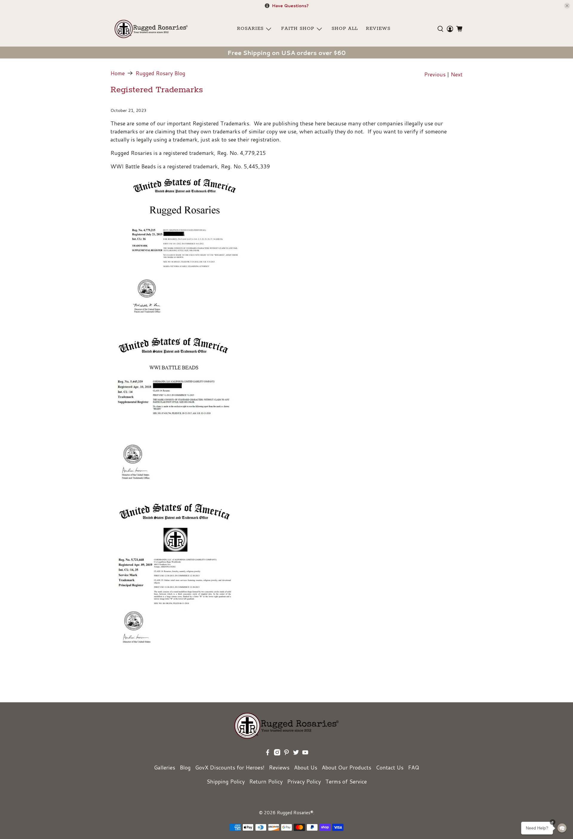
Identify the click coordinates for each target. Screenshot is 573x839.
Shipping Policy (226, 781)
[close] (567, 6)
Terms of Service (346, 781)
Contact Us (389, 767)
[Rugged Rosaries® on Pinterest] (286, 753)
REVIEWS (378, 28)
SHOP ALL (345, 28)
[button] (561, 827)
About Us (305, 767)
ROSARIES (250, 28)
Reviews (279, 767)
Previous (435, 74)
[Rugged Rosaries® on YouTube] (305, 753)
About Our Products (346, 767)
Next (457, 74)
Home (117, 73)
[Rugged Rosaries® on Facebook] (267, 753)
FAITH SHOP (297, 28)
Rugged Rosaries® (295, 812)
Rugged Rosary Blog (160, 73)
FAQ (413, 767)
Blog (185, 767)
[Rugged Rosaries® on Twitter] (296, 753)
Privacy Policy (304, 781)
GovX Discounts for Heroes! (229, 767)
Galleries (164, 767)
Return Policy (266, 781)
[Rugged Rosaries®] (151, 29)
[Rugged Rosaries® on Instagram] (277, 753)
